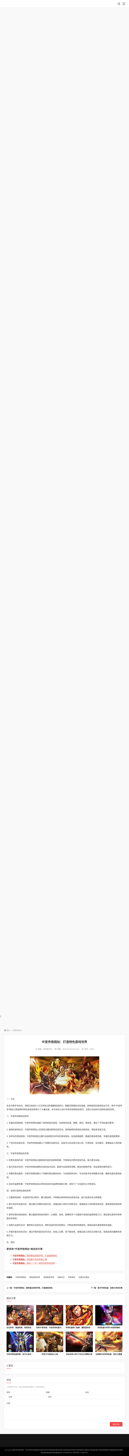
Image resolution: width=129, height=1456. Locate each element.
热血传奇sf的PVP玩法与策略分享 (79, 1354)
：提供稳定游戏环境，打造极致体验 (35, 1256)
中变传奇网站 (20, 1277)
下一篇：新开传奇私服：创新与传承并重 (106, 1288)
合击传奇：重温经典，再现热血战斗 (21, 1327)
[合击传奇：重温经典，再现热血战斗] (20, 1315)
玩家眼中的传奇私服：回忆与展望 (109, 1354)
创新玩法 (61, 1277)
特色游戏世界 (34, 1277)
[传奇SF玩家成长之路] (49, 1342)
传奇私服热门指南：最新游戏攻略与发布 (81, 1327)
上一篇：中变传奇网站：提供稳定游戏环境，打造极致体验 (29, 1288)
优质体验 (71, 1277)
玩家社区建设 (84, 1277)
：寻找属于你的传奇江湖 (30, 1259)
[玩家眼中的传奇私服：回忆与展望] (108, 1342)
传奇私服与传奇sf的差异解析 (108, 1327)
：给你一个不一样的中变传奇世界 (34, 1263)
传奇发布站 (17, 1030)
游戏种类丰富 (48, 1277)
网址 (87, 1392)
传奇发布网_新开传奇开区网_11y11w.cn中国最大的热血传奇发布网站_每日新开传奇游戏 (13, 4)
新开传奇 (76, 1453)
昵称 (9, 1392)
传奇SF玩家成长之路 (50, 1354)
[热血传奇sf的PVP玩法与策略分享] (79, 1342)
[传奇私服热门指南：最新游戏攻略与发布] (79, 1315)
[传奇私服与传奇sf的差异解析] (108, 1315)
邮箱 (48, 1392)
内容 (9, 1403)
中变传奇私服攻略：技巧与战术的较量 (22, 1354)
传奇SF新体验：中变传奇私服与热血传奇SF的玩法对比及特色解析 (62, 1327)
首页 (8, 1030)
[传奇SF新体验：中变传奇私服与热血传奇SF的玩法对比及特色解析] (49, 1315)
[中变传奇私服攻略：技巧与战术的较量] (20, 1342)
